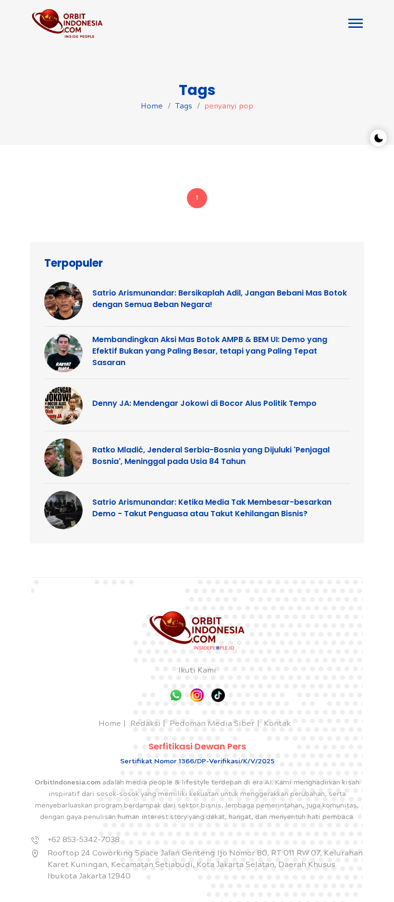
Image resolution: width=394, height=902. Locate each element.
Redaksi (145, 724)
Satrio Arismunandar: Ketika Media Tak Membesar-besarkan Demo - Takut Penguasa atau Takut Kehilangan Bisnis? (212, 508)
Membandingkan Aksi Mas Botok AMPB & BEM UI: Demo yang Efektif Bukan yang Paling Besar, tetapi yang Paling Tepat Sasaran (209, 351)
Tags (183, 107)
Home (152, 107)
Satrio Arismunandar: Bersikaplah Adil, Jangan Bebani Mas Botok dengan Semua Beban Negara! (219, 298)
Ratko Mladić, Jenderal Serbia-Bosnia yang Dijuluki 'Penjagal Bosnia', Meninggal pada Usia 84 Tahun (211, 455)
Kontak (277, 724)
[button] (355, 23)
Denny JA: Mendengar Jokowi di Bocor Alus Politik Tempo (204, 403)
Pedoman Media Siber (212, 724)
